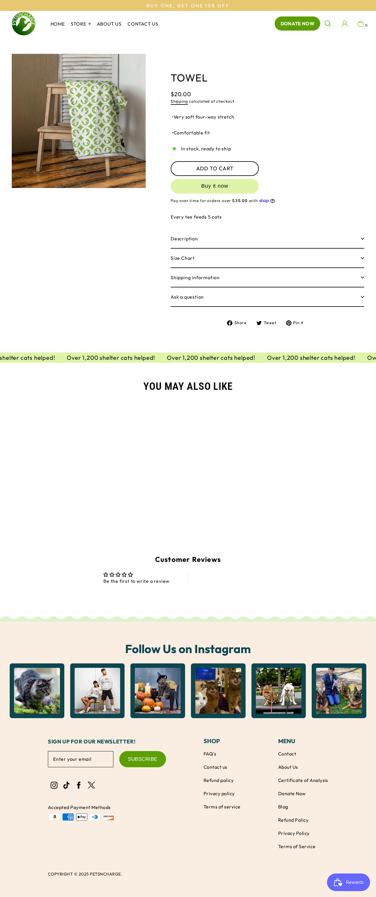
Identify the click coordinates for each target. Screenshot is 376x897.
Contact (287, 754)
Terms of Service (297, 846)
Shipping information (195, 277)
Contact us (142, 24)
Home (58, 24)
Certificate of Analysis (303, 780)
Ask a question (187, 297)
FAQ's (210, 754)
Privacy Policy (294, 833)
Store (79, 24)
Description (184, 239)
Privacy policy (219, 793)
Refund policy (219, 780)
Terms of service (222, 807)
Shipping (179, 101)
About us (109, 24)
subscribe (142, 759)
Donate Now (297, 23)
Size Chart (183, 258)
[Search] (327, 23)
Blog (283, 807)
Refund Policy (293, 820)
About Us (288, 767)
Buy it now (214, 186)
